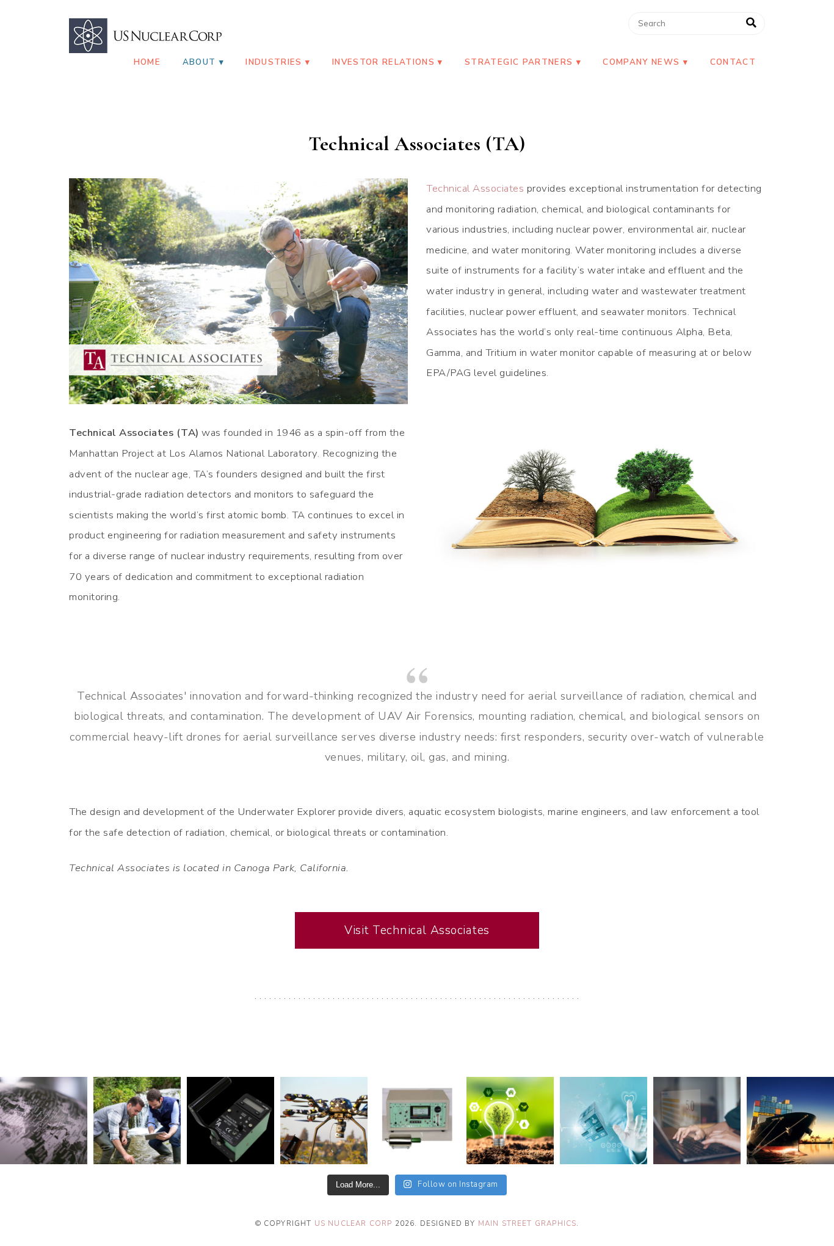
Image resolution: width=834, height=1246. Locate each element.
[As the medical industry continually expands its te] (603, 1120)
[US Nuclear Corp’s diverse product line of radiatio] (230, 1120)
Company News (641, 62)
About (199, 62)
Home (147, 62)
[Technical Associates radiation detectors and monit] (43, 1120)
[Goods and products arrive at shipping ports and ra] (790, 1120)
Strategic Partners (519, 62)
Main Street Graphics (527, 1223)
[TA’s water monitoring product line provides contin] (137, 1120)
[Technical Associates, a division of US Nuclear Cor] (324, 1120)
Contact (733, 62)
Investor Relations (383, 62)
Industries (273, 62)
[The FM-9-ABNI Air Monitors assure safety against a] (417, 1120)
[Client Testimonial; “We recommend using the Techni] (697, 1120)
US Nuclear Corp (353, 1223)
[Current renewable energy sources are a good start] (510, 1120)
